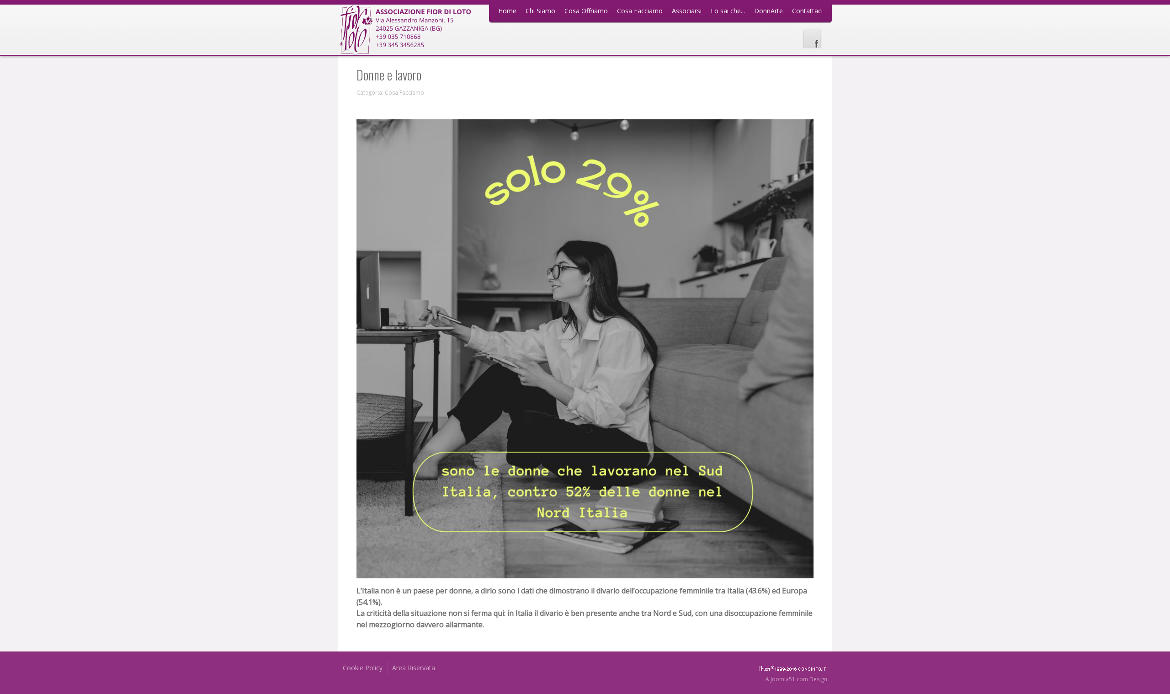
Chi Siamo (540, 10)
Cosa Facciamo (640, 10)
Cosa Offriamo (586, 10)
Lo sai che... (728, 10)
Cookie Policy (363, 667)
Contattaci (807, 10)
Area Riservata (413, 667)
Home (507, 10)
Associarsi (687, 10)
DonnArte (768, 10)
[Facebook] (812, 39)
